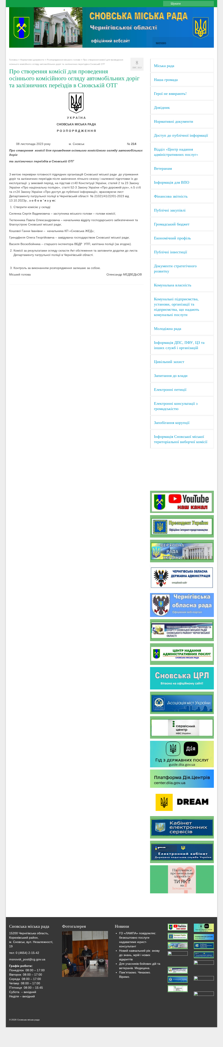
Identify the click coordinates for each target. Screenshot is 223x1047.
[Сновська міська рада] (111, 27)
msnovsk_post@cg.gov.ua (27, 959)
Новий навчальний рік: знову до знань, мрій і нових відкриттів (139, 955)
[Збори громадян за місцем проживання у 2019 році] (85, 954)
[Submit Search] (166, 3)
